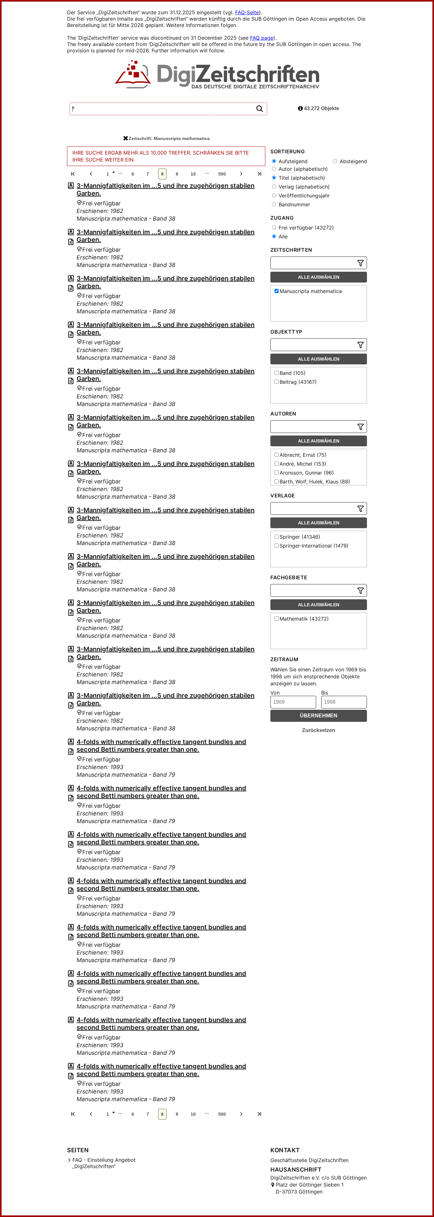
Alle (282, 236)
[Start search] (259, 109)
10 (193, 173)
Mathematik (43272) (304, 618)
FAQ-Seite (247, 12)
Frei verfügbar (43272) (305, 227)
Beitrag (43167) (298, 382)
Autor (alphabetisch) (302, 169)
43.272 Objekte (321, 108)
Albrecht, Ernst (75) (303, 455)
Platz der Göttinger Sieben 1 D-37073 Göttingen (309, 1188)
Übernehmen (318, 715)
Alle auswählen (318, 277)
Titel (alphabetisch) (301, 178)
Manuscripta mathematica (311, 291)
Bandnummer (293, 204)
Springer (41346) (300, 537)
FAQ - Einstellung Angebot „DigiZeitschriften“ (104, 1163)
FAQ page (261, 38)
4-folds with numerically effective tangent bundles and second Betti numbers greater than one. (161, 745)
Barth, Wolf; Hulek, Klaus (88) (315, 481)
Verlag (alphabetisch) (303, 186)
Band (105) (293, 373)
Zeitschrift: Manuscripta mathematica (169, 138)
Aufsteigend (292, 161)
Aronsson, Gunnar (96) (307, 472)
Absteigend (352, 161)
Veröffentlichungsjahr (303, 195)
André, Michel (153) (303, 464)
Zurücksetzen (318, 730)
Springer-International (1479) (314, 545)
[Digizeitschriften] (217, 75)
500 (222, 173)
